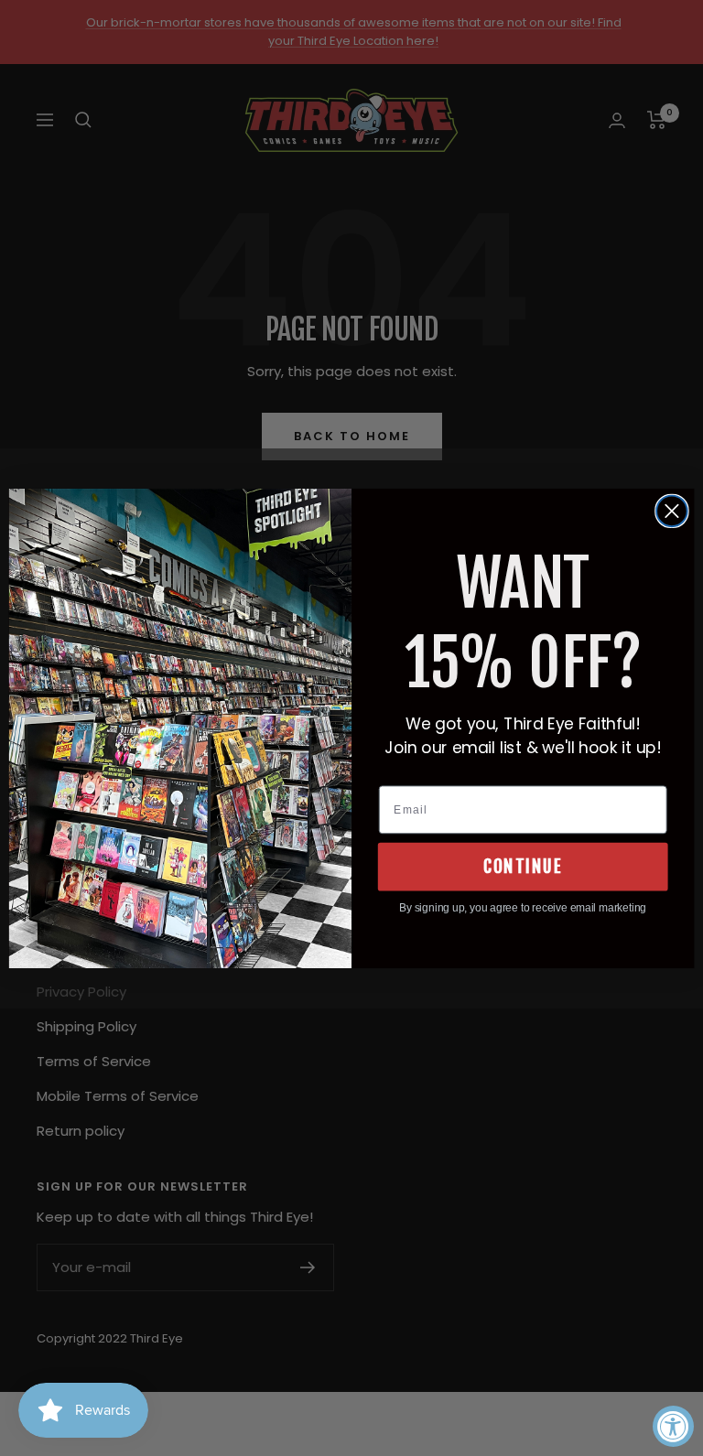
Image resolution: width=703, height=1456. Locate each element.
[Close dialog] (671, 510)
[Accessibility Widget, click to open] (673, 1426)
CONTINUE (522, 866)
